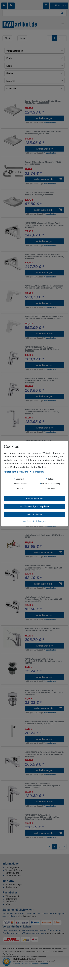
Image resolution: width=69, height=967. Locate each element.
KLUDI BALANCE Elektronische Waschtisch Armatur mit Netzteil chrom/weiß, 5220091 (44, 317)
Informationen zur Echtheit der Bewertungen (30, 963)
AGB (8, 904)
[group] (13, 202)
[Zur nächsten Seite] (64, 38)
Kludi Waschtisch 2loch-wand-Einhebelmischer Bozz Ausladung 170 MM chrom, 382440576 (43, 568)
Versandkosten (50, 122)
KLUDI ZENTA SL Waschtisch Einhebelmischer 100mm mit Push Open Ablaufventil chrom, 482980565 (42, 817)
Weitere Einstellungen (34, 521)
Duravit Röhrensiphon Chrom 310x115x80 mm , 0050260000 (43, 163)
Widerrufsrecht (12, 896)
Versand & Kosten (14, 870)
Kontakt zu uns (12, 873)
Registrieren (11, 887)
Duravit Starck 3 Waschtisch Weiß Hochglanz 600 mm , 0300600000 (39, 194)
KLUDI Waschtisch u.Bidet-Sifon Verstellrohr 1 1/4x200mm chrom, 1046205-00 (44, 723)
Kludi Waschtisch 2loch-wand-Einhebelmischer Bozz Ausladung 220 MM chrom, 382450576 (43, 599)
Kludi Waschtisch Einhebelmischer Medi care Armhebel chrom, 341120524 (42, 629)
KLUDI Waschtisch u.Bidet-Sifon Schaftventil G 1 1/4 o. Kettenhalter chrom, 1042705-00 (43, 661)
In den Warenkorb (43, 179)
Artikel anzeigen (44, 118)
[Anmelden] (4, 6)
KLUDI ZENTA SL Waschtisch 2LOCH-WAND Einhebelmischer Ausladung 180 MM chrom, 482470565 (44, 754)
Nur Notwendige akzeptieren (34, 506)
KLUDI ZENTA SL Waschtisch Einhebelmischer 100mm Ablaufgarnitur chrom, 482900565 (42, 786)
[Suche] (62, 13)
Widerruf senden (13, 875)
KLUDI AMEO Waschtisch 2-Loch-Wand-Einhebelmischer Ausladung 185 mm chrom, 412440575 (44, 225)
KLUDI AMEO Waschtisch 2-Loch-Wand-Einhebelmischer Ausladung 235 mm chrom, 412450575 (44, 257)
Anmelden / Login (14, 884)
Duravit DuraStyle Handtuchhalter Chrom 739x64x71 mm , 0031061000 (43, 102)
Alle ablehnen (34, 514)
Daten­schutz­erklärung (17, 471)
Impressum (11, 902)
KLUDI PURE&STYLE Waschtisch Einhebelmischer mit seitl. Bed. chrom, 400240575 (42, 412)
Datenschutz (11, 899)
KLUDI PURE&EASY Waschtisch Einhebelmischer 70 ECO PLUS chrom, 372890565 (42, 349)
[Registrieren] (11, 6)
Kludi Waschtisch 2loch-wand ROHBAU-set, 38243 (44, 536)
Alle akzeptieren (34, 498)
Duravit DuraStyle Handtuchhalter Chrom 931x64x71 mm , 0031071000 (43, 132)
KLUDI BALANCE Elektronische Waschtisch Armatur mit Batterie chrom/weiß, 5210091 (44, 287)
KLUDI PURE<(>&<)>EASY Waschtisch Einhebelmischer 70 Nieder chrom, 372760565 (41, 380)
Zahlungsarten (12, 867)
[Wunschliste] (46, 6)
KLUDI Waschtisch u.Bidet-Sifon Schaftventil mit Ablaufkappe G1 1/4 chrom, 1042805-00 (44, 692)
